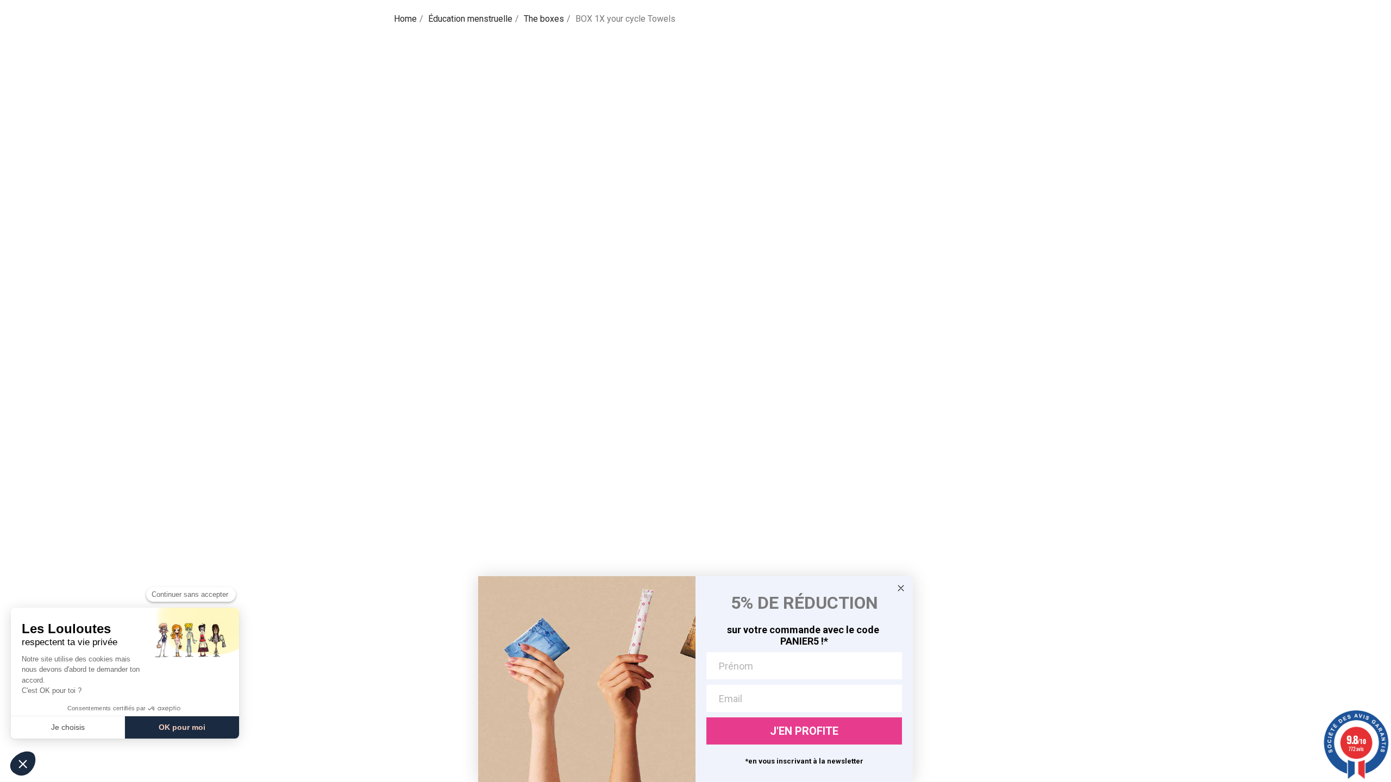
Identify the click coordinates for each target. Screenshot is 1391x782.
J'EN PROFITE (804, 730)
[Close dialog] (900, 588)
